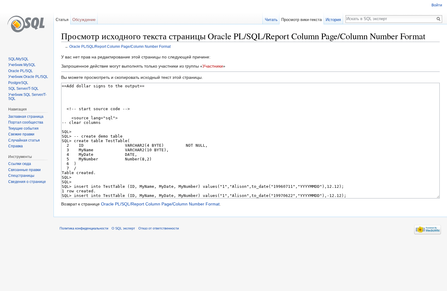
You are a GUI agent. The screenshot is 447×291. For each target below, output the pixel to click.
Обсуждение (83, 19)
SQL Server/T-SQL (23, 88)
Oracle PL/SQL (20, 71)
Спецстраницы (21, 176)
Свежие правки (21, 134)
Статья (62, 19)
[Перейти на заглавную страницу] (26, 24)
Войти (436, 5)
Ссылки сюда (19, 164)
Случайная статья (24, 140)
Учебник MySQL (22, 65)
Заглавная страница (25, 116)
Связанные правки (24, 170)
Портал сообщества (25, 122)
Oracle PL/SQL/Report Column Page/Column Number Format (120, 46)
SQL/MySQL (18, 59)
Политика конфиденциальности (84, 228)
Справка (15, 146)
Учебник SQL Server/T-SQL (27, 97)
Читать (271, 19)
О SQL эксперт (123, 228)
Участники (213, 66)
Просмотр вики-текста (301, 19)
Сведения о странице (27, 182)
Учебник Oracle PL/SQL (28, 77)
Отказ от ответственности (158, 228)
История (333, 19)
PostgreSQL (18, 83)
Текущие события (23, 128)
